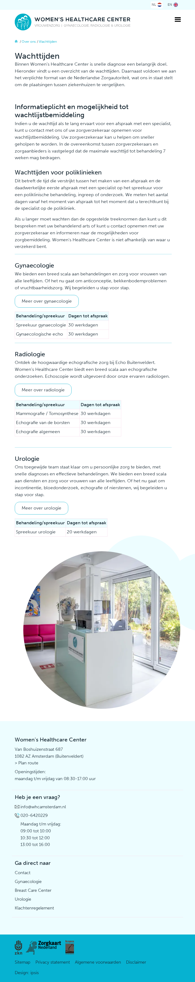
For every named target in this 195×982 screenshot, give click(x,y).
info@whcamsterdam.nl (43, 806)
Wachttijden (48, 42)
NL (154, 5)
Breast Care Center (33, 890)
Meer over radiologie (43, 390)
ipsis (34, 972)
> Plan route (26, 763)
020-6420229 (34, 815)
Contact (22, 872)
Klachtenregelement (34, 908)
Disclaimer (136, 962)
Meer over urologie (41, 508)
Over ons (29, 42)
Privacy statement (52, 962)
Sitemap (22, 962)
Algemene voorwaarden (98, 962)
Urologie (23, 899)
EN (170, 5)
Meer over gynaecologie (47, 301)
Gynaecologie (28, 881)
